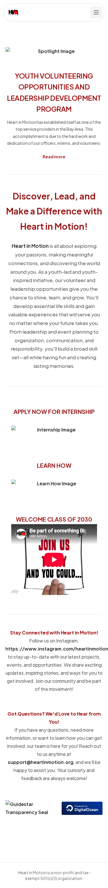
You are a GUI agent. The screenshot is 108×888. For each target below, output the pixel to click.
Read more (54, 156)
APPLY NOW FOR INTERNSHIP (54, 411)
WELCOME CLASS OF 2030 (54, 519)
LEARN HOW (54, 465)
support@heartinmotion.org (40, 762)
